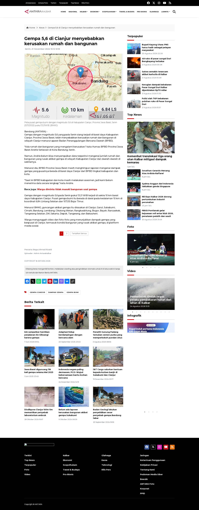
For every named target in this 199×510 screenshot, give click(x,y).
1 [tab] (142, 267)
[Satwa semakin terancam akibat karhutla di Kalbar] (134, 75)
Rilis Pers (85, 3)
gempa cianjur (37, 292)
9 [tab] (165, 312)
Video (131, 271)
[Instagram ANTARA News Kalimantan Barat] (159, 3)
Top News (75, 3)
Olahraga (154, 12)
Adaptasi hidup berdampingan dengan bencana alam (70, 335)
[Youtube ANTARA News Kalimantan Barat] (164, 3)
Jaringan (144, 455)
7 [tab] (157, 312)
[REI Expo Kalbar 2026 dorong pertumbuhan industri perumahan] (134, 200)
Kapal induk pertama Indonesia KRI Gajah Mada (148, 401)
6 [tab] (153, 312)
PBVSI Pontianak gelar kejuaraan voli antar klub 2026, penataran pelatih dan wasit (157, 213)
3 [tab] (151, 267)
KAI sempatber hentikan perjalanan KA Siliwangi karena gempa (37, 335)
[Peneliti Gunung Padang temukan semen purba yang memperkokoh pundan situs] (108, 319)
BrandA (144, 479)
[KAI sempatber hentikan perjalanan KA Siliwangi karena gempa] (39, 319)
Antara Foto (43, 3)
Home (63, 12)
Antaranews (31, 3)
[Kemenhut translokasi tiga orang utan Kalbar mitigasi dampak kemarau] (151, 137)
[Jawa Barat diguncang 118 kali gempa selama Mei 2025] (39, 356)
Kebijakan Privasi (148, 465)
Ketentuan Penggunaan (152, 460)
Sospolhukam (108, 12)
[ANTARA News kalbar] (37, 12)
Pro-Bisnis (142, 12)
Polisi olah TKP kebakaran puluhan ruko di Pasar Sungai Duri (157, 101)
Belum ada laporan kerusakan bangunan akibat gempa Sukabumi (73, 412)
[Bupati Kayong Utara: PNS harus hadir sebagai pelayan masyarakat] (134, 48)
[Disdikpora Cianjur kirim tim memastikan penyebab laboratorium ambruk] (39, 396)
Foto (130, 226)
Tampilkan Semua (79, 233)
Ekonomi (94, 12)
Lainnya (165, 12)
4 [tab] (155, 267)
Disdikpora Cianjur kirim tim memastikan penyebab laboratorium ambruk (38, 412)
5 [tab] (159, 267)
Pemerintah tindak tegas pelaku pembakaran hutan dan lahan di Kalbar (150, 299)
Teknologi (107, 465)
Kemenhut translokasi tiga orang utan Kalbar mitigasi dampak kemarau (149, 159)
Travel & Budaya (126, 12)
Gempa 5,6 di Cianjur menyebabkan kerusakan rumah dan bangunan (81, 27)
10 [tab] (169, 312)
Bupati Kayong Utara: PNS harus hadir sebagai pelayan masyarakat (156, 47)
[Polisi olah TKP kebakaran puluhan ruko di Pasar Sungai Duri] (134, 102)
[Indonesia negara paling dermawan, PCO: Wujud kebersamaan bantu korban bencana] (74, 356)
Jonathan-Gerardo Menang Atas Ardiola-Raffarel (148, 257)
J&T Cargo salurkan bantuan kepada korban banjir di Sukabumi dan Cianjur (107, 372)
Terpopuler (63, 3)
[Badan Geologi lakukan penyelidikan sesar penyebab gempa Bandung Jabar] (108, 396)
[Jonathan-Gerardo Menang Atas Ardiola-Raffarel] (134, 174)
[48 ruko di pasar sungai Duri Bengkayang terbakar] (134, 62)
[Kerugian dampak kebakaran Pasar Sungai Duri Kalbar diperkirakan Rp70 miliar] (134, 88)
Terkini (53, 3)
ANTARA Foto (147, 484)
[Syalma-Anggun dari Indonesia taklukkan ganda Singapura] (134, 187)
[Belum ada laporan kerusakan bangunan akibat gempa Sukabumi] (74, 396)
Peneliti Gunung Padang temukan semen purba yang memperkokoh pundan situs (107, 335)
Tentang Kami (147, 469)
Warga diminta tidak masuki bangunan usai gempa (67, 189)
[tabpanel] (151, 249)
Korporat (144, 488)
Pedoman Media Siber (151, 474)
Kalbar (83, 12)
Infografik (134, 315)
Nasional (73, 12)
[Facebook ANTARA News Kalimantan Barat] (148, 3)
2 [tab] (147, 267)
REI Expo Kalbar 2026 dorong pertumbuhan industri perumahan (156, 200)
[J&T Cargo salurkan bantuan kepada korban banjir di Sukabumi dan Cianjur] (108, 356)
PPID (142, 493)
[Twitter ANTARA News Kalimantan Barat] (153, 3)
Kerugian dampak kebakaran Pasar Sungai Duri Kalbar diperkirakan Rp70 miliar (156, 87)
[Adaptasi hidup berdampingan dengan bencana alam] (74, 319)
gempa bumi (73, 292)
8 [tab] (161, 312)
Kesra (41, 27)
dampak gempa (55, 292)
